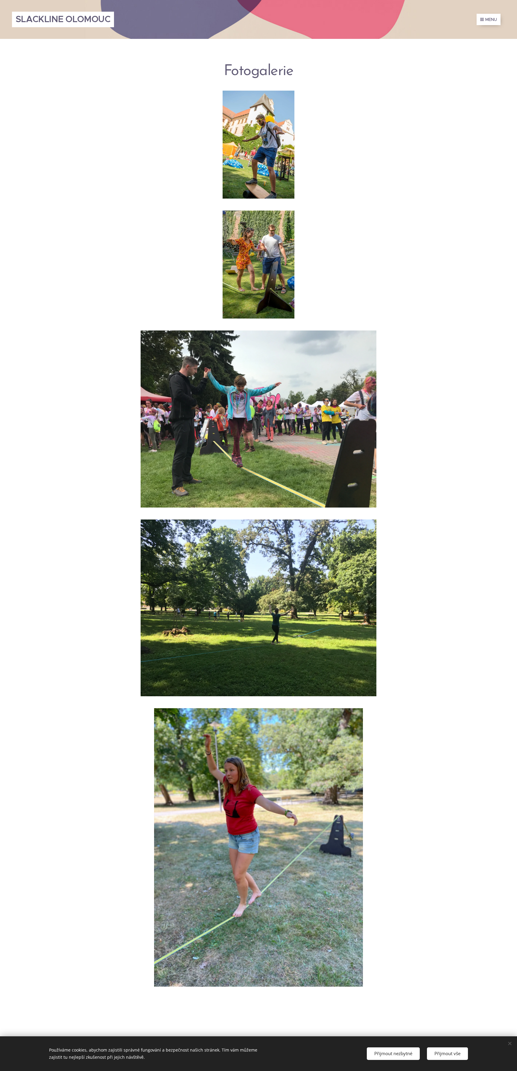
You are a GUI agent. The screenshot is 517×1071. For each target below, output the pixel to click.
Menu (491, 19)
